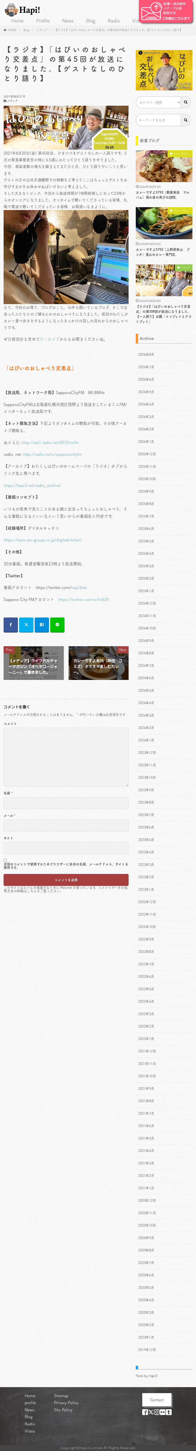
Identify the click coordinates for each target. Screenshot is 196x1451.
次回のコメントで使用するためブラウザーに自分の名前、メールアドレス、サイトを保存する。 (66, 865)
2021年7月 (146, 1113)
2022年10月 (147, 926)
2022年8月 (146, 951)
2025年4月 (146, 553)
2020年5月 (146, 1287)
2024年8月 (146, 653)
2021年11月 (147, 1063)
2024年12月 (147, 603)
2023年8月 (146, 802)
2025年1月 (146, 591)
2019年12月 (147, 1349)
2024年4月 (146, 703)
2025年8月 (146, 504)
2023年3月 (146, 864)
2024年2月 (146, 727)
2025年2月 (146, 578)
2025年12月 (147, 454)
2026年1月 (146, 441)
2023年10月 (147, 777)
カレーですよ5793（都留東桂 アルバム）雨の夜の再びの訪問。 (162, 195)
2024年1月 (146, 740)
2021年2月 (146, 1175)
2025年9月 (146, 491)
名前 (8, 793)
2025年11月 (147, 466)
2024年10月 (147, 628)
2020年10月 (147, 1225)
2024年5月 (146, 690)
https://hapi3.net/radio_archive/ (32, 485)
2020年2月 (146, 1325)
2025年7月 (146, 516)
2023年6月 (146, 827)
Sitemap (61, 1396)
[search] (186, 102)
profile (30, 1403)
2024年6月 (146, 678)
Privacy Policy (66, 1403)
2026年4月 (146, 404)
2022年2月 (146, 1026)
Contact (157, 1400)
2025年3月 (146, 566)
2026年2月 (146, 429)
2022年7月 (146, 964)
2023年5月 (146, 839)
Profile (43, 20)
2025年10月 (147, 479)
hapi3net (79, 587)
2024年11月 (147, 615)
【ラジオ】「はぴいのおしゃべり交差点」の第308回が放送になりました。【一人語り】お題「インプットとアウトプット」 (164, 314)
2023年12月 (147, 752)
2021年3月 (146, 1163)
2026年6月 (146, 379)
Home (17, 20)
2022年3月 (146, 1014)
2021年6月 (146, 1126)
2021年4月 (146, 1150)
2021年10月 (147, 1076)
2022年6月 (146, 976)
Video (138, 20)
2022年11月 (147, 914)
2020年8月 (146, 1250)
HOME (12, 29)
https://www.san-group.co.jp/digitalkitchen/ (43, 540)
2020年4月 (146, 1300)
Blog (90, 20)
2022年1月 (146, 1038)
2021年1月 (146, 1188)
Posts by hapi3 (146, 1376)
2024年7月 (146, 665)
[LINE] (57, 625)
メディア (42, 29)
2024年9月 (146, 640)
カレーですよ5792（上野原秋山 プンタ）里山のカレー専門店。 (163, 252)
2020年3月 (146, 1312)
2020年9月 (146, 1238)
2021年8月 (146, 1101)
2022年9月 (146, 939)
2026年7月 (146, 367)
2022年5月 (146, 989)
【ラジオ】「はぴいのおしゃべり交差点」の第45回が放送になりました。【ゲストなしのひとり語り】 (118, 29)
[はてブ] (42, 625)
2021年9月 (146, 1088)
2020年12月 (147, 1200)
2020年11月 (147, 1213)
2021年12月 (147, 1051)
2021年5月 (146, 1138)
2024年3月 (146, 715)
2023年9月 (146, 790)
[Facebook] (11, 625)
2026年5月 (146, 392)
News (68, 20)
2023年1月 (146, 889)
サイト (8, 838)
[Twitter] (26, 625)
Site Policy (63, 1410)
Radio (114, 20)
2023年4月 (146, 852)
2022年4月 (146, 1001)
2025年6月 (146, 528)
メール (9, 815)
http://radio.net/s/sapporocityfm (52, 454)
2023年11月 (147, 765)
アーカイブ (49, 339)
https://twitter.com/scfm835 (83, 599)
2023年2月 (146, 877)
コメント (10, 723)
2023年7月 (146, 815)
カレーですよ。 (182, 153)
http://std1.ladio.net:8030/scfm (50, 442)
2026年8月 (146, 354)
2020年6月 (146, 1275)
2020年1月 (146, 1337)
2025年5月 (146, 541)
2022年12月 (147, 902)
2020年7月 (146, 1262)
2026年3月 (146, 416)
